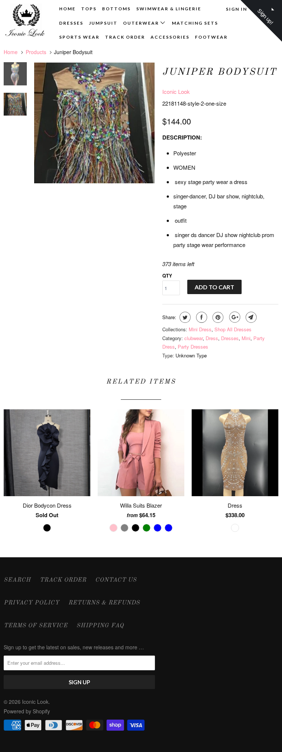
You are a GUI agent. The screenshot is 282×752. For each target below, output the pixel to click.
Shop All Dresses (233, 329)
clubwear (193, 338)
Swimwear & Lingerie (168, 8)
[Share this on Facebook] (200, 317)
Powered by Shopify (27, 711)
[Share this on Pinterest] (217, 317)
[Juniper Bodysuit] (94, 123)
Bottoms (116, 8)
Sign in (236, 9)
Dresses (71, 23)
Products (36, 52)
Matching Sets (195, 23)
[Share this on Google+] (233, 317)
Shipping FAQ (100, 626)
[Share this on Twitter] (184, 317)
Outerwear (141, 23)
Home (67, 8)
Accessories (170, 37)
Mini (246, 338)
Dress (212, 338)
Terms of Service (36, 626)
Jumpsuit (103, 23)
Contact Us (116, 580)
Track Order (125, 37)
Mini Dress (200, 329)
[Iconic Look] (26, 21)
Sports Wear (79, 37)
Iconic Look (176, 91)
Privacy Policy (31, 603)
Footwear (211, 37)
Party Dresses (193, 346)
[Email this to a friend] (250, 317)
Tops (89, 8)
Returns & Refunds (104, 603)
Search (17, 580)
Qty (167, 275)
